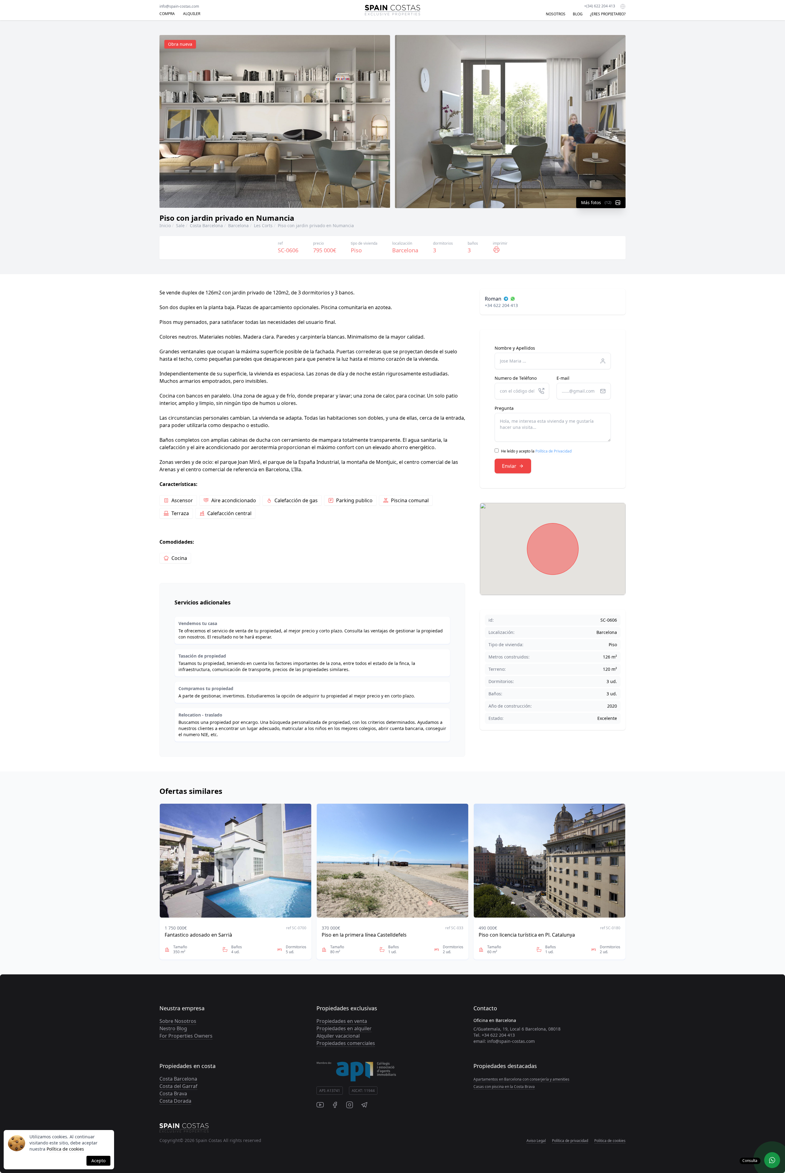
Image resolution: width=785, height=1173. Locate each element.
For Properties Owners (186, 1035)
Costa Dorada (175, 1100)
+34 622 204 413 (501, 305)
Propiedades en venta (341, 1021)
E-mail (563, 378)
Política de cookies (65, 1149)
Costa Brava (173, 1093)
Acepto (98, 1160)
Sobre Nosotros (177, 1021)
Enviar (509, 466)
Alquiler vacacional (338, 1035)
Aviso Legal (536, 1140)
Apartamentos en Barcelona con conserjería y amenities (521, 1079)
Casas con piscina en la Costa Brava (504, 1086)
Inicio (165, 225)
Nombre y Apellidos (515, 348)
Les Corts (263, 225)
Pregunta (504, 408)
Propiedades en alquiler (344, 1028)
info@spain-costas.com (179, 6)
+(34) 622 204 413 (599, 6)
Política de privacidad (570, 1140)
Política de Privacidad (553, 451)
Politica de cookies (610, 1140)
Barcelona (238, 225)
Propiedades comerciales (345, 1043)
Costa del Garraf (178, 1086)
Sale (180, 225)
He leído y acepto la (536, 451)
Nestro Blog (173, 1028)
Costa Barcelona (206, 225)
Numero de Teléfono (516, 378)
